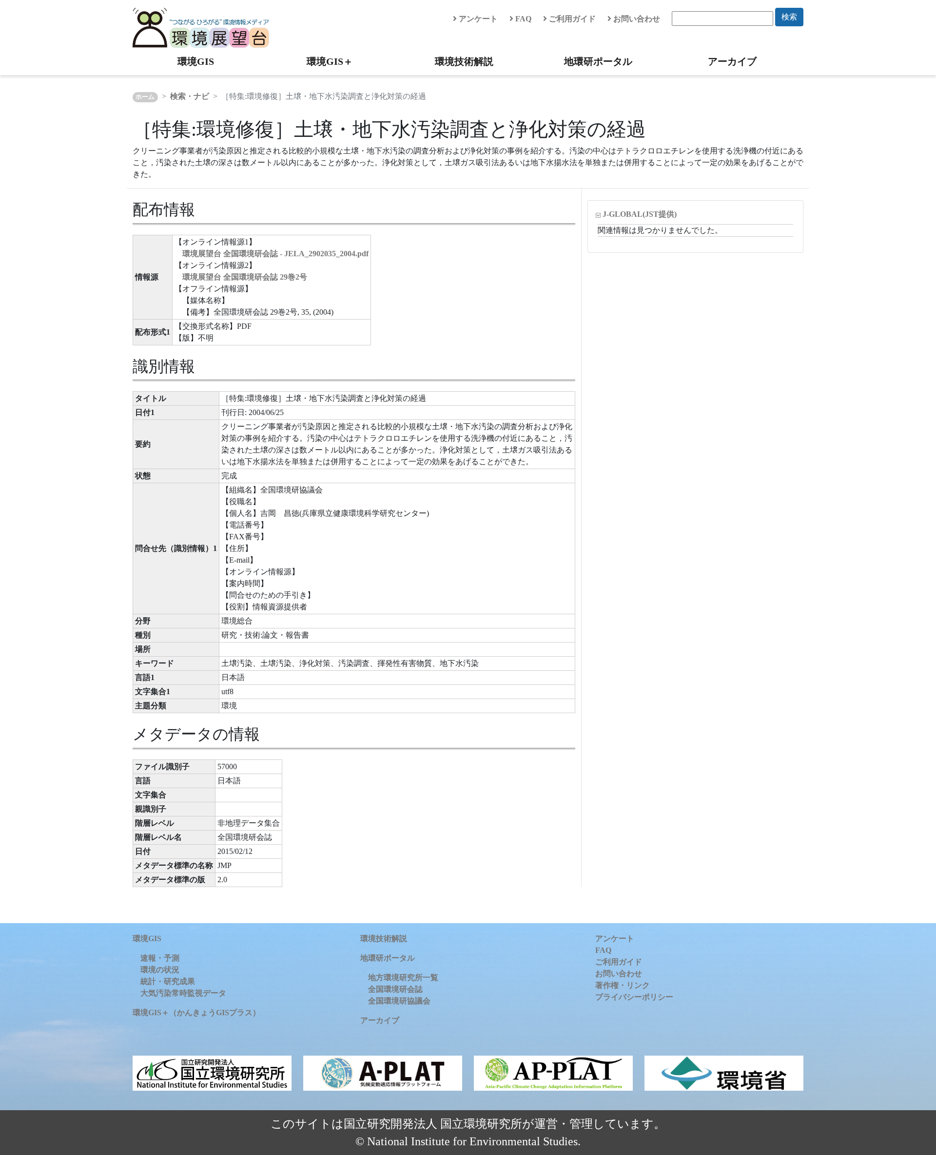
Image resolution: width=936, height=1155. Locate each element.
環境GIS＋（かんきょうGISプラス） (196, 1012)
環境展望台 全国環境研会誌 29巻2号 (244, 277)
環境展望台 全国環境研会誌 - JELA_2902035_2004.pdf (275, 253)
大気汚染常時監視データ (183, 993)
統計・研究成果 (167, 981)
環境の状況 (159, 970)
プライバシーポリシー (634, 997)
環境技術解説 (464, 61)
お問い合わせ (635, 19)
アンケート (477, 19)
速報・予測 (159, 958)
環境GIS (195, 61)
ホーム (145, 97)
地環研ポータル (598, 61)
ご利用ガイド (571, 19)
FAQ (522, 19)
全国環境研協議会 (399, 1001)
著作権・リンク (622, 985)
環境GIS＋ (330, 61)
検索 (789, 17)
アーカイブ (732, 61)
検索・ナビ (189, 96)
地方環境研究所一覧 (403, 977)
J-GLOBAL (640, 214)
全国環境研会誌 (395, 989)
